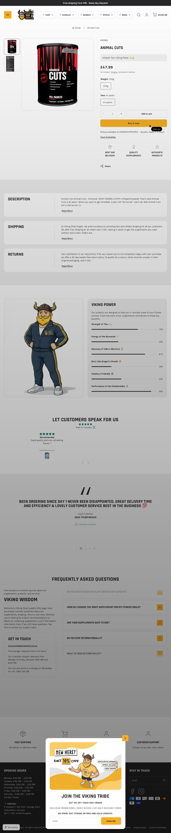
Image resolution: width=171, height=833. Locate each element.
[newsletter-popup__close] (125, 738)
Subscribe (111, 821)
